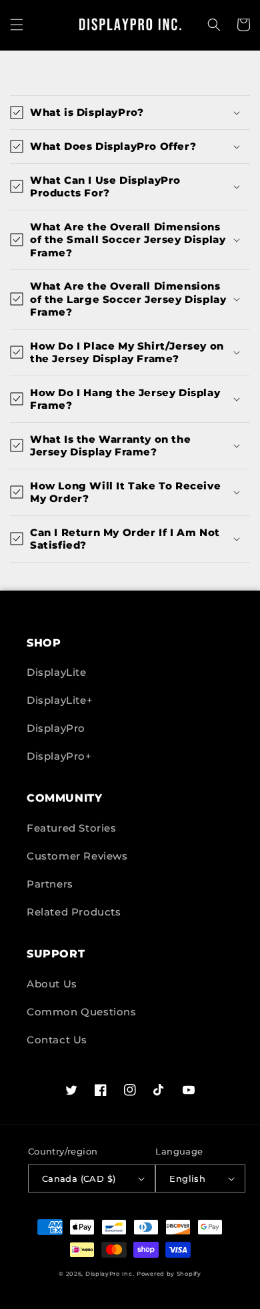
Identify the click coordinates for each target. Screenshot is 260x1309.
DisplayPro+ (59, 756)
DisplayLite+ (60, 700)
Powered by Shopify (169, 1273)
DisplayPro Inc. (110, 1273)
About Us (52, 983)
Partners (50, 884)
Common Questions (82, 1011)
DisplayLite (57, 672)
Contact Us (57, 1039)
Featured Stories (72, 828)
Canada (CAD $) (79, 1178)
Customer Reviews (77, 856)
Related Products (74, 912)
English (187, 1178)
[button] (16, 24)
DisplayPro (56, 728)
